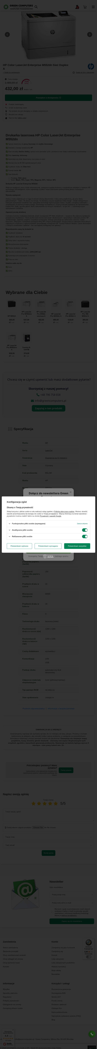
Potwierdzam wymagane (48, 546)
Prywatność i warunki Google (50, 516)
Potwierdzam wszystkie (77, 546)
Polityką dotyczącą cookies (64, 511)
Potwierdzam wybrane (19, 546)
